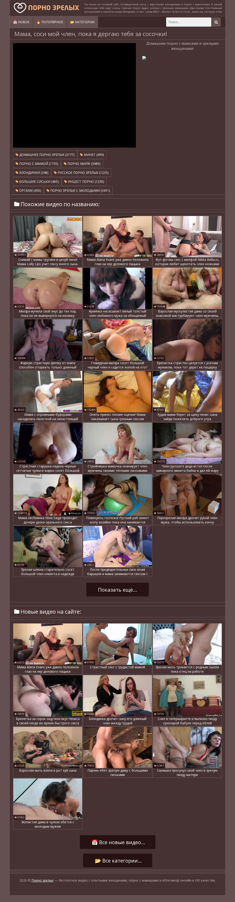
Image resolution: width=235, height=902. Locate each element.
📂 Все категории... (118, 860)
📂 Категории (82, 22)
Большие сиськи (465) (38, 181)
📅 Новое (21, 22)
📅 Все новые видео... (117, 842)
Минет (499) (93, 154)
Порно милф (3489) (84, 163)
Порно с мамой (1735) (38, 163)
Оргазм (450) (29, 190)
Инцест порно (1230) (85, 181)
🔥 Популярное (49, 22)
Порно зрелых (42, 880)
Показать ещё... (117, 589)
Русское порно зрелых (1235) (83, 172)
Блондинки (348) (33, 172)
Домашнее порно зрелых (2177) (46, 154)
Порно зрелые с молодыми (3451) (79, 190)
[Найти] (216, 22)
